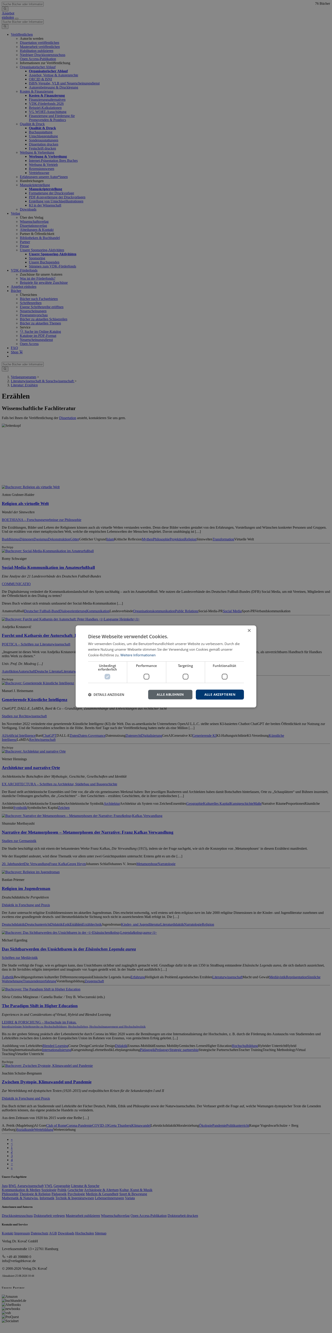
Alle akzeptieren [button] (219, 694)
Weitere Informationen (138, 655)
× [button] (249, 630)
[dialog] (166, 666)
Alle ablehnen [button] (170, 694)
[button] (106, 694)
